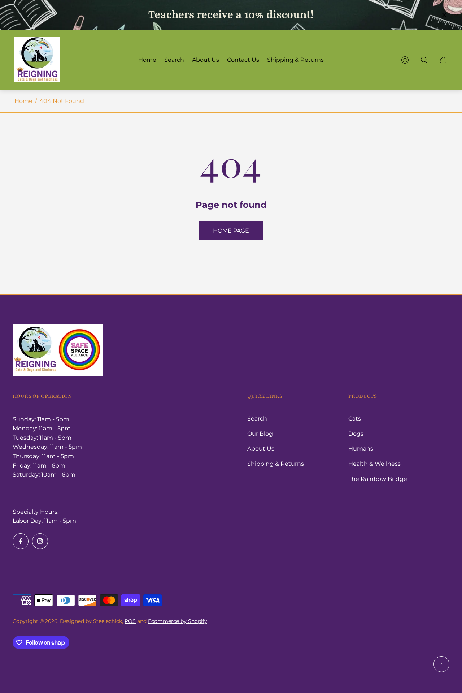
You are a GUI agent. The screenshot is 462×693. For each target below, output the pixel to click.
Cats (354, 418)
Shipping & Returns (275, 463)
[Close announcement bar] (444, 15)
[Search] (424, 60)
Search (257, 418)
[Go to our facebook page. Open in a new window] (21, 541)
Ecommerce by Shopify (177, 621)
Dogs (355, 433)
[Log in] (405, 60)
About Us (260, 448)
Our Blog (260, 433)
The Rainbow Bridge (377, 478)
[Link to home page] (58, 351)
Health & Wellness (374, 463)
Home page (231, 230)
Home (23, 101)
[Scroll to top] (441, 664)
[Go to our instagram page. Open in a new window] (40, 541)
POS (130, 621)
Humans (360, 448)
